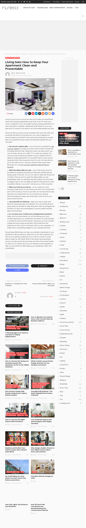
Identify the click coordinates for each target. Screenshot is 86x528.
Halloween (70, 310)
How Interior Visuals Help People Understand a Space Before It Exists (16, 393)
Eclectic (70, 276)
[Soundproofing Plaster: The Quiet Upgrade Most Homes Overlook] (43, 382)
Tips (83, 2)
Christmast (70, 233)
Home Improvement (67, 2)
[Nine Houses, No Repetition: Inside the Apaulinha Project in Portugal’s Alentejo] (62, 163)
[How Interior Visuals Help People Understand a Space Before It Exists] (17, 382)
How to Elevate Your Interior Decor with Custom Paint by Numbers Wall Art (42, 319)
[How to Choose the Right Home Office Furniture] (17, 410)
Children (70, 226)
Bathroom (70, 214)
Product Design (70, 376)
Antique (70, 202)
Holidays (70, 318)
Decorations (56, 2)
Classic (70, 237)
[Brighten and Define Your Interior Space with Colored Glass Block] (17, 438)
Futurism (70, 303)
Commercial (70, 249)
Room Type (20, 415)
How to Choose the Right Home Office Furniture (15, 420)
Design (77, 2)
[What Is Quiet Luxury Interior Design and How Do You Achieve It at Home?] (43, 351)
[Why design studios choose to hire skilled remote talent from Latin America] (43, 438)
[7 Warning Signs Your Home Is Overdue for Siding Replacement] (17, 323)
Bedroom (70, 218)
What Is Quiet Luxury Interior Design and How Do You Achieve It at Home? (42, 363)
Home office (23, 413)
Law (70, 357)
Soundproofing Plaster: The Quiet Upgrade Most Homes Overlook (41, 393)
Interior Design (11, 328)
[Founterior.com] (10, 7)
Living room (70, 364)
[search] (83, 16)
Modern (70, 368)
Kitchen (70, 353)
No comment (17, 340)
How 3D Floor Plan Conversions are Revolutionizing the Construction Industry (39, 507)
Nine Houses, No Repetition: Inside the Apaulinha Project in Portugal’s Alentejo (74, 164)
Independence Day (70, 334)
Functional (70, 291)
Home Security (70, 330)
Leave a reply (13, 305)
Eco (70, 280)
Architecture (46, 2)
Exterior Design (70, 287)
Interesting (41, 443)
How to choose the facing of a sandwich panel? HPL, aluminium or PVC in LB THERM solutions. (17, 364)
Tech (17, 472)
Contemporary (70, 253)
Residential (20, 355)
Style (24, 442)
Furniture (15, 413)
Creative (70, 256)
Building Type (70, 222)
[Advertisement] (43, 35)
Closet (70, 245)
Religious (70, 380)
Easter (70, 272)
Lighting (70, 361)
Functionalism (70, 295)
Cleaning (70, 241)
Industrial (70, 337)
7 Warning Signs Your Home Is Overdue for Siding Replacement (16, 335)
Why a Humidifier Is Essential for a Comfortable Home (74, 152)
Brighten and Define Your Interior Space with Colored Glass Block (16, 450)
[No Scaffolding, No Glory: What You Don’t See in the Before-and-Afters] (17, 467)
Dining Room (70, 268)
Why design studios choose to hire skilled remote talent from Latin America (42, 450)
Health (70, 314)
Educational (70, 283)
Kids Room (70, 349)
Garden (70, 307)
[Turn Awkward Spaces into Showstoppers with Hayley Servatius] (43, 410)
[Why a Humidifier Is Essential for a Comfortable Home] (62, 152)
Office (70, 372)
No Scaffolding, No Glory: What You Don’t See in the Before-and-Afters (15, 478)
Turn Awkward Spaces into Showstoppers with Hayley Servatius (41, 421)
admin (13, 73)
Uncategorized (37, 387)
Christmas (70, 229)
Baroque (70, 210)
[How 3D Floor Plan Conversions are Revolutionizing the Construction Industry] (43, 495)
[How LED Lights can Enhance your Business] (17, 495)
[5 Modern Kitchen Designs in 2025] (43, 467)
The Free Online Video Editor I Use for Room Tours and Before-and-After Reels (69, 140)
